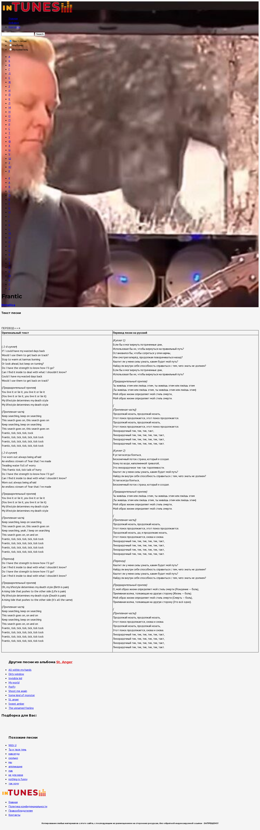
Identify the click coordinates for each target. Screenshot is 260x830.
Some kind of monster (21, 695)
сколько (13, 758)
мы (10, 762)
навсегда (13, 753)
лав (10, 770)
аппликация (15, 766)
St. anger (13, 699)
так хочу (13, 783)
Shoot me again (17, 691)
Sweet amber (16, 703)
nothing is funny (17, 779)
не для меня (15, 775)
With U (12, 745)
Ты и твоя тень (17, 749)
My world (13, 682)
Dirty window (16, 674)
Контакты (14, 27)
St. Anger (64, 662)
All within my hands (19, 669)
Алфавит (13, 22)
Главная (13, 18)
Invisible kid (15, 678)
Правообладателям (20, 810)
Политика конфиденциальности (27, 806)
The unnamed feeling (21, 708)
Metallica (8, 305)
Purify (11, 686)
